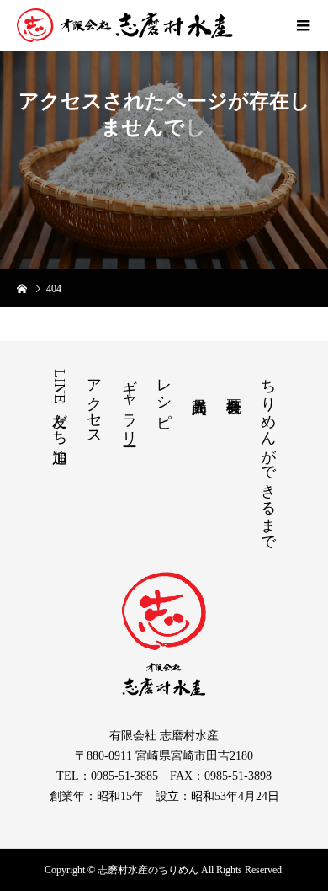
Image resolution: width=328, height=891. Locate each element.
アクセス (94, 403)
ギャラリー (129, 404)
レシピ (164, 394)
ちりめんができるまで (268, 456)
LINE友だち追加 (59, 403)
